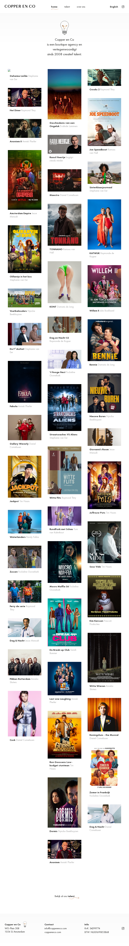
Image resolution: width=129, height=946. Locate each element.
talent (67, 6)
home (54, 6)
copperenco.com (53, 932)
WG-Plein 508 (12, 928)
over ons (81, 6)
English (114, 6)
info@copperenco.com (56, 928)
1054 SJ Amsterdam (15, 931)
